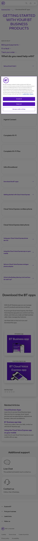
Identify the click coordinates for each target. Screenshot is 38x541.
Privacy (31, 94)
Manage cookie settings (19, 109)
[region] (19, 95)
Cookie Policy (25, 94)
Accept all (19, 98)
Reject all (19, 104)
